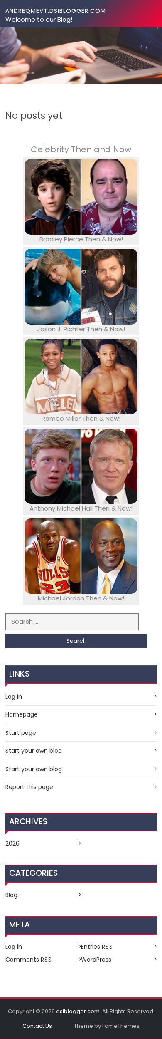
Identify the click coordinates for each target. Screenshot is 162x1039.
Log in (13, 696)
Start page (20, 733)
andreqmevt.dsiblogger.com (55, 11)
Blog (11, 895)
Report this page (29, 787)
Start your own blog (33, 750)
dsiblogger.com (78, 1011)
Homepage (21, 714)
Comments (28, 959)
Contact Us (37, 1026)
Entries (97, 946)
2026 (12, 843)
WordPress (96, 959)
